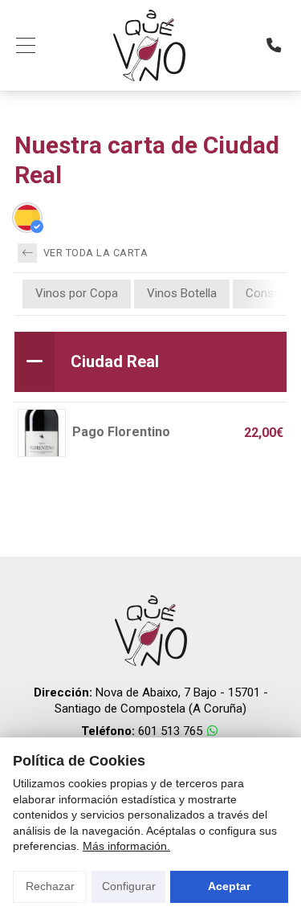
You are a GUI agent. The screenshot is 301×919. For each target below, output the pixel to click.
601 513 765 (170, 731)
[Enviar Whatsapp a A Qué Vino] (213, 731)
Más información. (126, 845)
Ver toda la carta (94, 253)
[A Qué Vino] (149, 45)
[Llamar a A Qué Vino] (273, 45)
